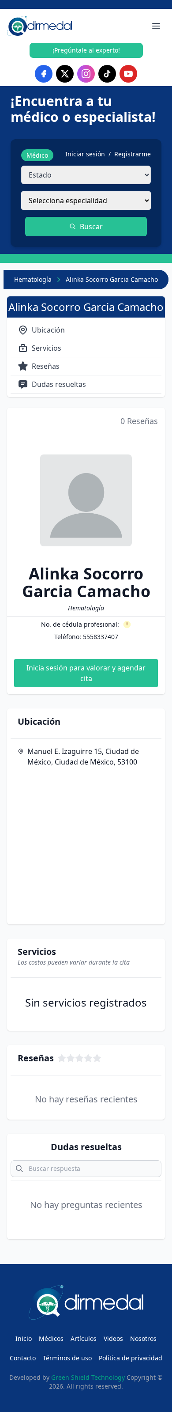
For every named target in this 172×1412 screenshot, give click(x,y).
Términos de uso (67, 1358)
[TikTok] (107, 74)
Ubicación (48, 330)
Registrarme (132, 154)
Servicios (46, 348)
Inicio (23, 1338)
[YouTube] (128, 74)
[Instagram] (86, 74)
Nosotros (143, 1338)
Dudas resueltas (59, 384)
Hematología (33, 279)
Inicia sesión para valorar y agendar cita (86, 673)
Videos (113, 1338)
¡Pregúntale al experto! (86, 50)
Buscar (91, 226)
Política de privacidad (130, 1358)
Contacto (23, 1358)
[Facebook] (43, 74)
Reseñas (46, 366)
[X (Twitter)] (65, 74)
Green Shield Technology (88, 1377)
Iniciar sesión (85, 154)
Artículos (84, 1338)
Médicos (51, 1338)
